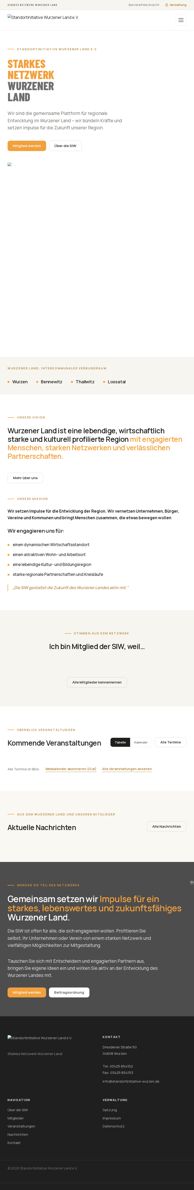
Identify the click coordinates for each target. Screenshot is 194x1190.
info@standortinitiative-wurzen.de (131, 1081)
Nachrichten (18, 1134)
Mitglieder (16, 1118)
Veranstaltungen (21, 1126)
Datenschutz (114, 1126)
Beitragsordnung (69, 992)
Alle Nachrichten (166, 826)
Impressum (112, 1118)
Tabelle (120, 742)
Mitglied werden (27, 145)
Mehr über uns (25, 477)
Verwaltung (178, 5)
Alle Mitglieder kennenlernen (97, 682)
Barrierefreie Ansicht (144, 5)
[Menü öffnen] (181, 20)
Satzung (110, 1109)
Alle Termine (170, 742)
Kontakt (14, 1142)
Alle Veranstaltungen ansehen (127, 769)
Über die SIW (65, 145)
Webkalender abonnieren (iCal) (71, 769)
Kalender (141, 742)
